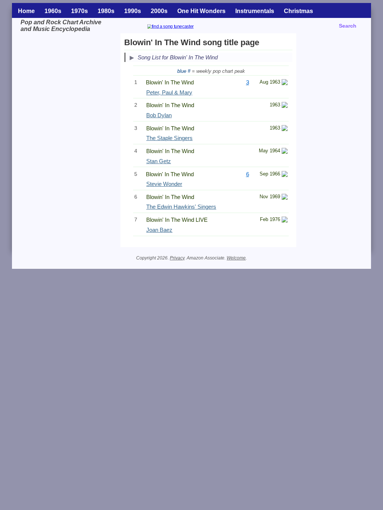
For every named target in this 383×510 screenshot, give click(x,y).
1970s (79, 11)
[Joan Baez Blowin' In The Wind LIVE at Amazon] (285, 220)
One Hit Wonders (201, 11)
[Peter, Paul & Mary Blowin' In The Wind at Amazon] (285, 83)
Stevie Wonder (164, 184)
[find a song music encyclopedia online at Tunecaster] (179, 27)
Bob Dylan (159, 115)
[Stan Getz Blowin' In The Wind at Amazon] (285, 152)
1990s (132, 11)
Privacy (177, 258)
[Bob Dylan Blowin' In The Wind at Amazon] (285, 106)
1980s (106, 11)
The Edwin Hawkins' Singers (181, 206)
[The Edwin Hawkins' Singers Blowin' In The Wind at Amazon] (285, 198)
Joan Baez (159, 230)
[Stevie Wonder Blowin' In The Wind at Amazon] (285, 175)
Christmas (298, 11)
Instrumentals (254, 11)
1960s (53, 11)
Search (347, 26)
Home (26, 11)
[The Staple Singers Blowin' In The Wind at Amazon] (285, 129)
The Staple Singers (169, 138)
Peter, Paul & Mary (169, 92)
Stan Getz (158, 161)
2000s (159, 11)
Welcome (236, 258)
